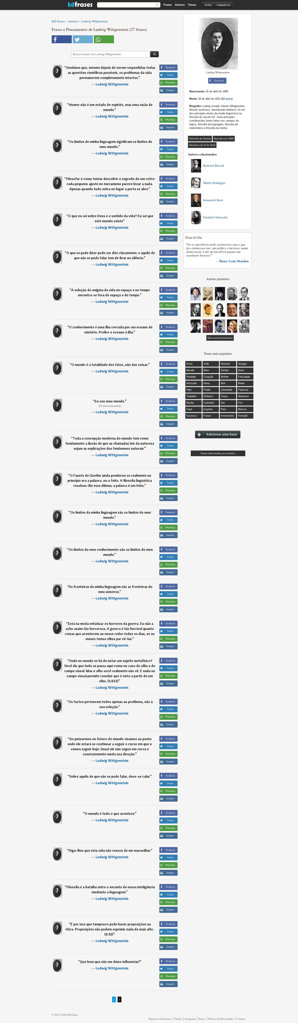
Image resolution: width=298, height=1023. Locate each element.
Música (242, 409)
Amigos (242, 363)
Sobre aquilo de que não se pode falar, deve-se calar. (109, 776)
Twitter (178, 1019)
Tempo (225, 370)
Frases (167, 4)
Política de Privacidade (220, 1019)
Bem (206, 370)
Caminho (209, 402)
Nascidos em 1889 (224, 138)
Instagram (190, 1019)
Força (224, 396)
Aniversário (227, 415)
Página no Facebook (160, 1019)
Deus (241, 370)
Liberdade (226, 389)
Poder (207, 389)
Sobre (202, 1019)
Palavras (243, 389)
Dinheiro (208, 396)
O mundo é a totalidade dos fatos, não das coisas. (109, 364)
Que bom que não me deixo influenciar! (109, 961)
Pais (223, 409)
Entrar (208, 4)
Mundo (190, 370)
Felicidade (244, 376)
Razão (190, 402)
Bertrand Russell (213, 165)
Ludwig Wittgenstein (112, 84)
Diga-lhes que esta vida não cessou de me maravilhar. (110, 850)
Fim (240, 402)
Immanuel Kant (213, 200)
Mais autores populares (220, 337)
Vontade (243, 415)
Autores (180, 4)
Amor (189, 363)
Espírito (208, 409)
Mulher (225, 376)
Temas (192, 4)
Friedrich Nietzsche (215, 217)
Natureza (243, 396)
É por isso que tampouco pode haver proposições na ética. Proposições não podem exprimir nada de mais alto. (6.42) (109, 929)
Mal (223, 383)
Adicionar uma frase (221, 434)
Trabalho (191, 396)
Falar (189, 409)
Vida (206, 363)
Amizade (191, 383)
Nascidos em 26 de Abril (202, 145)
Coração (208, 376)
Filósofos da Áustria (200, 138)
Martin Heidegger (214, 183)
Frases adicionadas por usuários (218, 453)
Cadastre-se (223, 4)
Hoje (189, 389)
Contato (240, 1019)
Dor (223, 402)
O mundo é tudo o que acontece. (110, 813)
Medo (241, 383)
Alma (207, 383)
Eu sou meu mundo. (110, 401)
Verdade (191, 376)
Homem (225, 363)
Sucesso (191, 415)
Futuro (207, 415)
